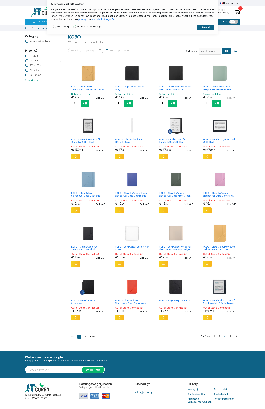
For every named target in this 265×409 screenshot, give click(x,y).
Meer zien (30, 80)
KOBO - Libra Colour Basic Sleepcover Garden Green (217, 88)
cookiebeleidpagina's (102, 19)
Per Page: (205, 336)
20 (225, 336)
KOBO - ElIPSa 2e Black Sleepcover (83, 301)
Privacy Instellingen (224, 398)
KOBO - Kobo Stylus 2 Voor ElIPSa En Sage (129, 140)
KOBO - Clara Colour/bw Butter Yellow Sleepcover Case (219, 248)
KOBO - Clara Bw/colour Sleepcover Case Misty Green (175, 194)
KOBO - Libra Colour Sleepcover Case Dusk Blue (85, 194)
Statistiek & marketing (89, 26)
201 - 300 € (36, 65)
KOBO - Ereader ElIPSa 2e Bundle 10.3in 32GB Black (172, 140)
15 (220, 336)
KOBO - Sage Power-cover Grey (129, 88)
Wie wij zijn (193, 389)
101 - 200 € (35, 75)
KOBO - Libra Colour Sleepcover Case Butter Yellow (87, 88)
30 (231, 336)
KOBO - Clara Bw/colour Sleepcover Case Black (84, 248)
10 (214, 336)
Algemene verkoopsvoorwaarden (200, 400)
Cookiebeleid (221, 394)
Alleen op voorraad (120, 50)
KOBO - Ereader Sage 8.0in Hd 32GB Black (219, 140)
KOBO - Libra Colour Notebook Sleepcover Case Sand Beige (175, 248)
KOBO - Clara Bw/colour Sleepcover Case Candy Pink (218, 194)
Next (92, 336)
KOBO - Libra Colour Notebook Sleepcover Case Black (175, 88)
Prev (72, 336)
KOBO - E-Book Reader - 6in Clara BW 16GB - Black (86, 140)
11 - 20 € (34, 56)
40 (236, 336)
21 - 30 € (34, 60)
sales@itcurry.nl (144, 392)
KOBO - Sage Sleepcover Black (175, 300)
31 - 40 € (34, 70)
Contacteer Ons (196, 394)
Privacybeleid (221, 389)
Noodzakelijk (63, 26)
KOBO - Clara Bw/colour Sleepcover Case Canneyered (131, 301)
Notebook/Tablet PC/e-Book (41, 41)
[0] (237, 11)
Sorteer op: (191, 51)
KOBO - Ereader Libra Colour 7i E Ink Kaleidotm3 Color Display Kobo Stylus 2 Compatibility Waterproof (219, 301)
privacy (82, 19)
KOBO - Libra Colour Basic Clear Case (132, 248)
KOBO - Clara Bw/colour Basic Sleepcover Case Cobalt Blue (131, 194)
